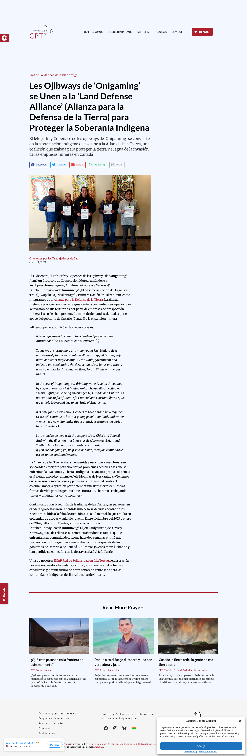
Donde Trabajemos (120, 31)
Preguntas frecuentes (53, 718)
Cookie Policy (190, 751)
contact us (98, 747)
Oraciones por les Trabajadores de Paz (53, 258)
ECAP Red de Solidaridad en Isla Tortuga (82, 560)
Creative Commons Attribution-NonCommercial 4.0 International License (124, 744)
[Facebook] (106, 728)
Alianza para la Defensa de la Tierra (78, 299)
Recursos (161, 31)
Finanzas (44, 728)
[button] (240, 721)
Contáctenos (46, 733)
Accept (201, 746)
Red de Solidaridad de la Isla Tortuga (53, 75)
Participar (143, 31)
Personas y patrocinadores (57, 713)
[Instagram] (115, 728)
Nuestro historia (50, 723)
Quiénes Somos (93, 31)
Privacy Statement (208, 751)
